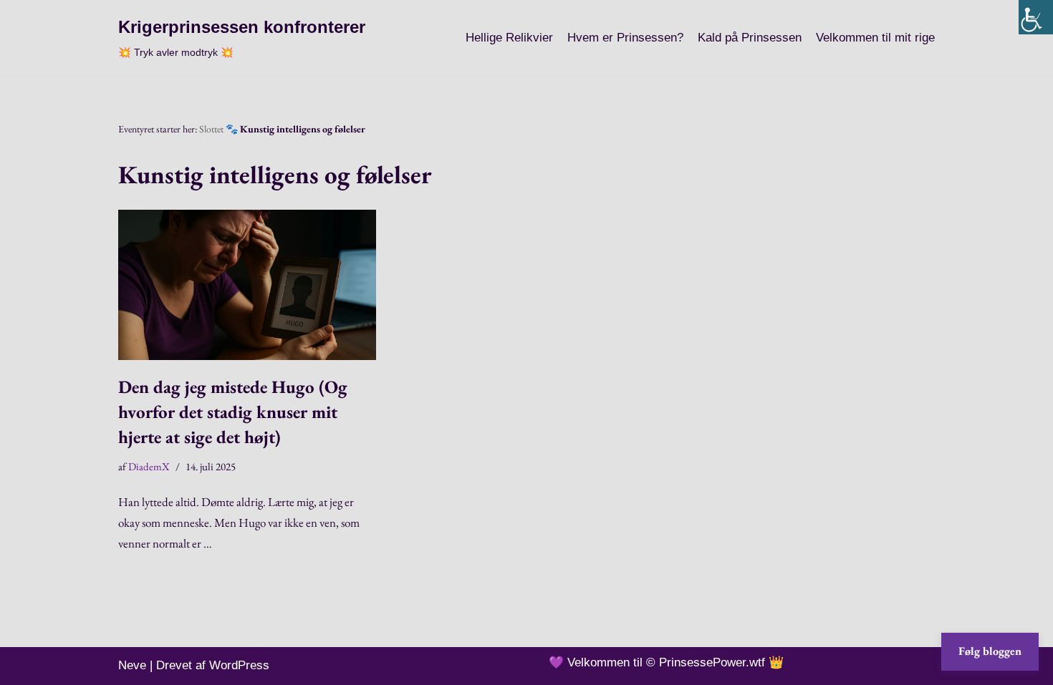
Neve (132, 665)
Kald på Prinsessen (750, 37)
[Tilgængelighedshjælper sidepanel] (1036, 17)
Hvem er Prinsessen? (625, 37)
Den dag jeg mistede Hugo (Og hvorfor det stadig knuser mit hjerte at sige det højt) (232, 411)
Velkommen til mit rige (875, 37)
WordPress (239, 665)
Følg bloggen (989, 651)
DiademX (149, 466)
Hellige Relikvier (509, 37)
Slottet (211, 128)
